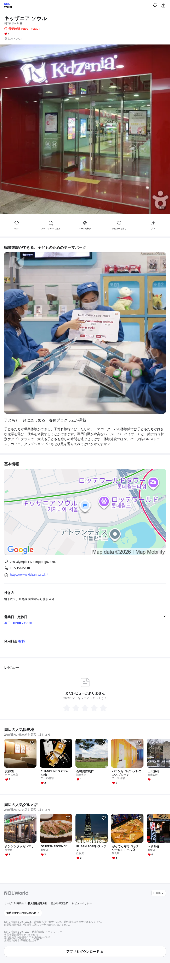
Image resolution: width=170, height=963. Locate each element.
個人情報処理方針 (37, 903)
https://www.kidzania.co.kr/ (29, 574)
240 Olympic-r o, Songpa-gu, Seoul (33, 562)
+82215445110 (20, 568)
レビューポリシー (82, 903)
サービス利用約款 (14, 903)
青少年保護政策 (59, 903)
